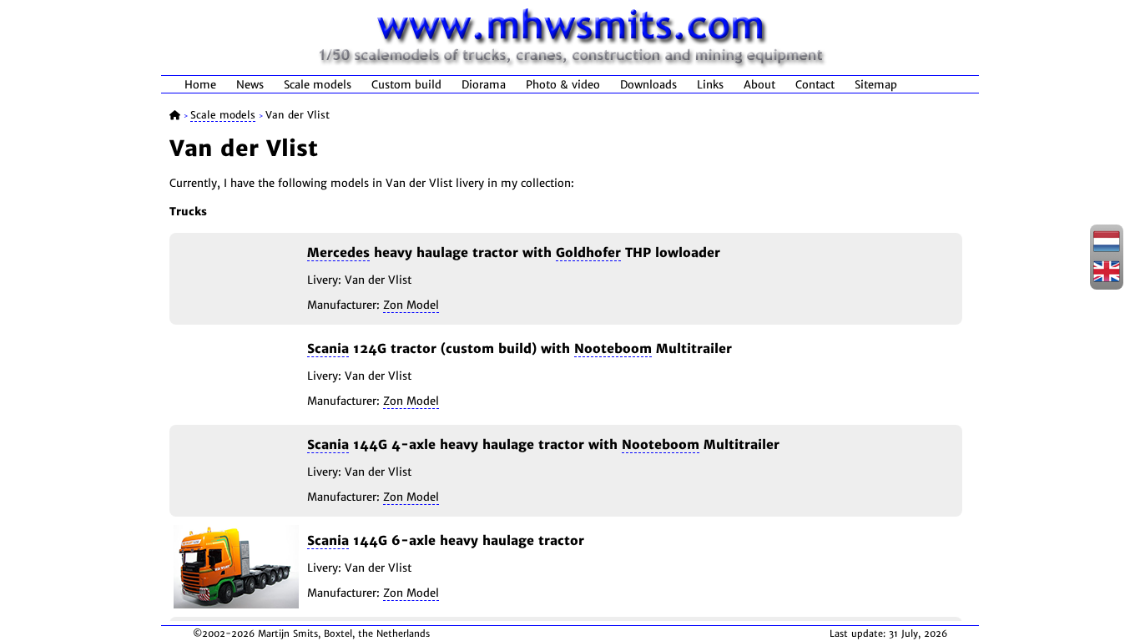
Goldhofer (588, 252)
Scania (328, 348)
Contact (815, 85)
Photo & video (563, 85)
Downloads (648, 85)
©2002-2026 (224, 633)
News (250, 85)
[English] (1106, 279)
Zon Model (411, 305)
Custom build (406, 85)
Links (710, 85)
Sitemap (876, 85)
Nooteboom (613, 348)
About (759, 85)
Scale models (317, 85)
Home (200, 85)
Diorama (484, 85)
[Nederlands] (1106, 249)
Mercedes (338, 252)
